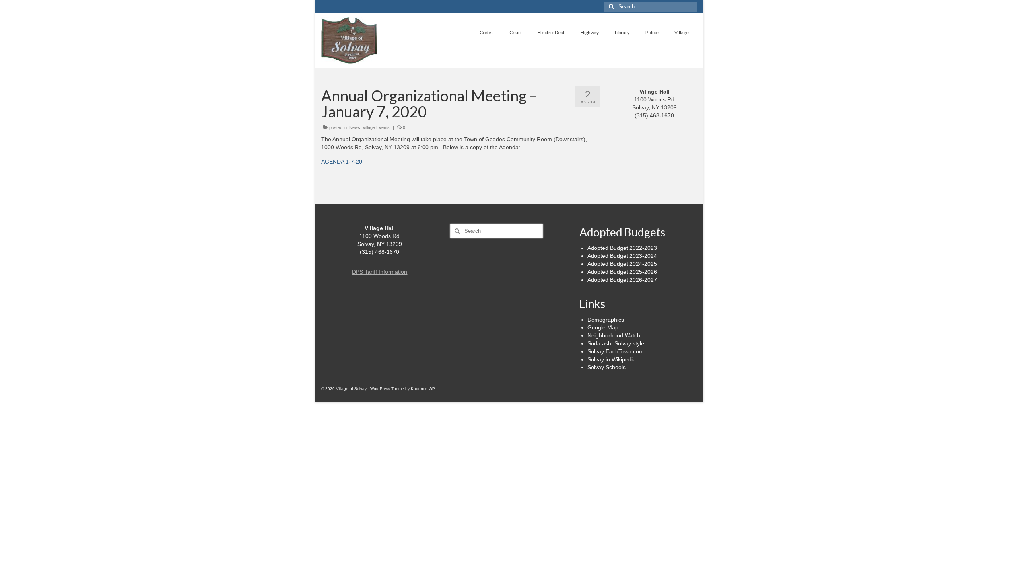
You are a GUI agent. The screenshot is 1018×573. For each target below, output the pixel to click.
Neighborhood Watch (613, 335)
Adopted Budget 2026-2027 (622, 280)
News (354, 127)
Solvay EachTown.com (615, 351)
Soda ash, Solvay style (615, 343)
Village (681, 32)
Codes (486, 32)
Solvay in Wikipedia (611, 359)
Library (622, 32)
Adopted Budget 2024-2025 (622, 264)
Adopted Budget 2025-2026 (622, 272)
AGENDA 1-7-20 (341, 161)
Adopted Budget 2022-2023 (622, 248)
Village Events (376, 127)
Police (652, 32)
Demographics (605, 319)
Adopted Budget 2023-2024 (622, 256)
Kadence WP (423, 388)
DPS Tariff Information (379, 272)
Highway (590, 32)
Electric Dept (551, 32)
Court (515, 32)
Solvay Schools (606, 367)
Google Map (602, 327)
